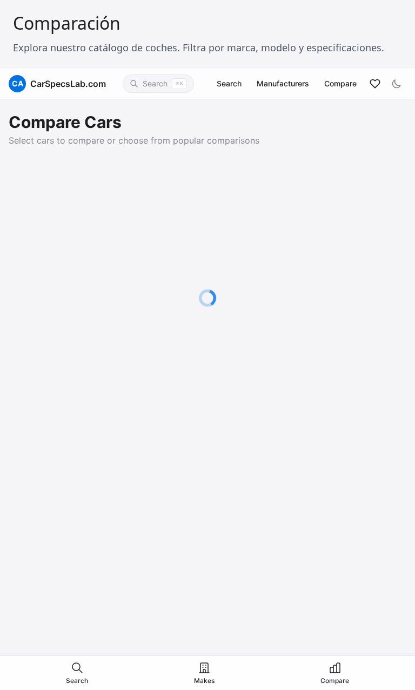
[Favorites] (375, 83)
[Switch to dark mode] (396, 83)
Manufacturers (283, 83)
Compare (340, 83)
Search (229, 83)
